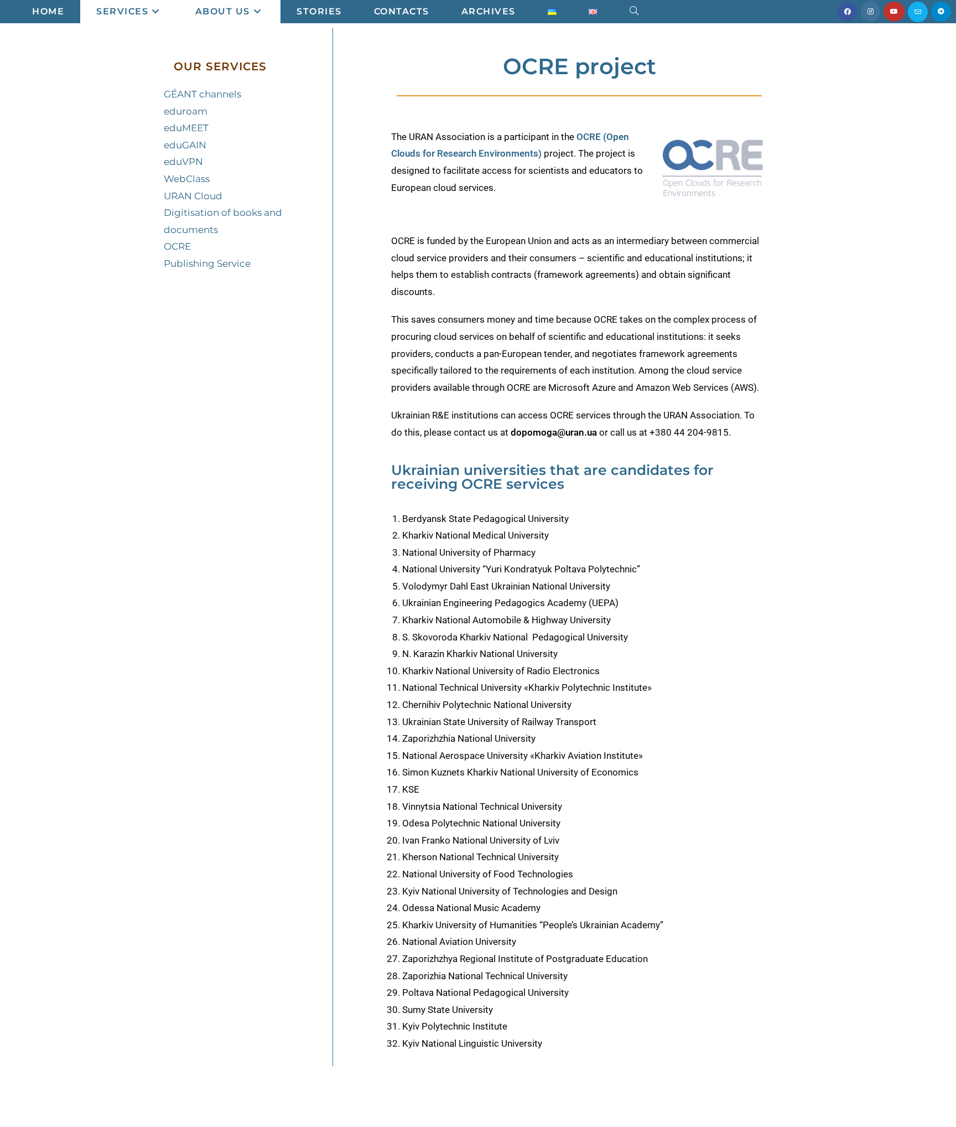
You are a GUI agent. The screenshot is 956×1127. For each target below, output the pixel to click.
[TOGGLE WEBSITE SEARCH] (634, 11)
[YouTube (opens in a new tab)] (894, 12)
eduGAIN (185, 145)
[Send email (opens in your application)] (918, 12)
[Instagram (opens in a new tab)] (870, 12)
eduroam (185, 111)
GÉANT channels (202, 94)
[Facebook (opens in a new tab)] (848, 12)
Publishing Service (207, 263)
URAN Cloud (193, 195)
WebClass (187, 178)
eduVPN (183, 161)
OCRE (177, 246)
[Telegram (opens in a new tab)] (941, 12)
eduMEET (186, 127)
